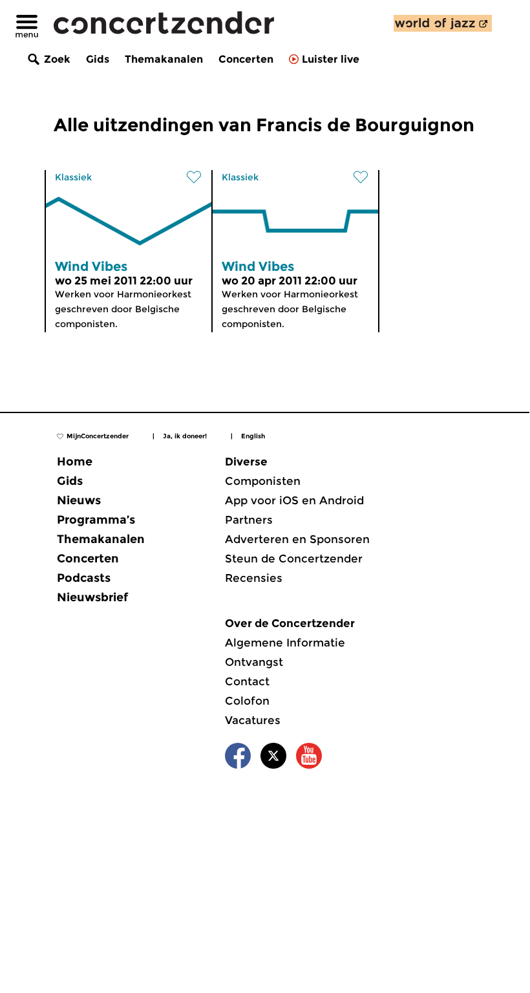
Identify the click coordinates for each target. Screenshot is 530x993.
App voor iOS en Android (294, 500)
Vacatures (253, 720)
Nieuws (79, 500)
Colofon (247, 700)
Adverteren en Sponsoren (297, 539)
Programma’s (96, 520)
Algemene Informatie (285, 642)
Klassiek (73, 177)
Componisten (263, 481)
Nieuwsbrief (92, 597)
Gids (97, 59)
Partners (249, 519)
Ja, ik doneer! (185, 436)
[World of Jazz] (443, 23)
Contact (247, 681)
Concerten (245, 59)
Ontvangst (254, 662)
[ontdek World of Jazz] (443, 23)
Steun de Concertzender (294, 558)
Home (74, 461)
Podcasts (84, 578)
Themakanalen (164, 59)
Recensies (253, 577)
